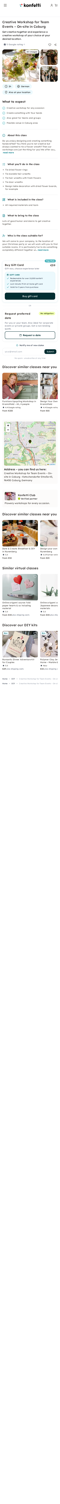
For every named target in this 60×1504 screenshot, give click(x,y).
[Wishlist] (49, 45)
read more (8, 152)
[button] (30, 442)
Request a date (32, 335)
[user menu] (51, 5)
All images (32, 51)
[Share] (55, 45)
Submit (50, 351)
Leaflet (52, 464)
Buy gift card (29, 296)
